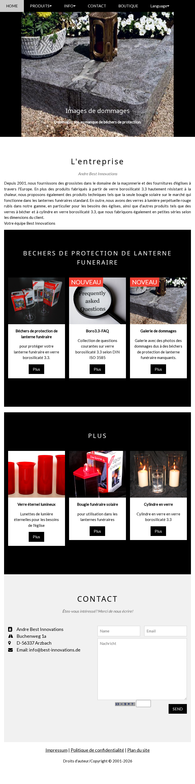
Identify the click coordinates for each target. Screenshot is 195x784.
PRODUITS (40, 6)
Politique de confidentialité (97, 750)
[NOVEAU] (158, 300)
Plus (36, 369)
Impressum (56, 750)
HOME (12, 6)
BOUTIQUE (128, 6)
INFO (68, 6)
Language (158, 6)
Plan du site (138, 750)
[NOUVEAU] (97, 300)
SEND (178, 709)
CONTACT (97, 6)
